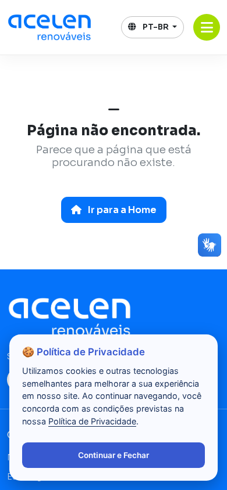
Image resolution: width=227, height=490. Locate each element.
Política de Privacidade (92, 421)
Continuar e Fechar (113, 455)
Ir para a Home (121, 210)
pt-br (156, 27)
